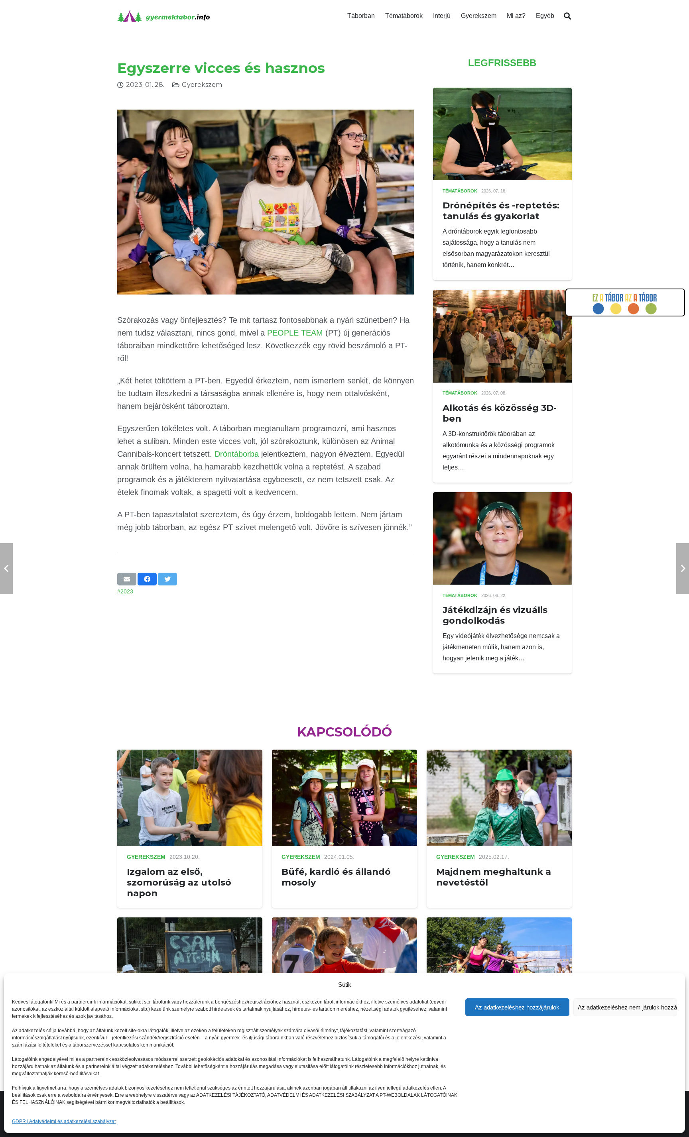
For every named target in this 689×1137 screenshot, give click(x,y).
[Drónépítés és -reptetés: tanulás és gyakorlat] (502, 93)
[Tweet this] (167, 579)
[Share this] (147, 579)
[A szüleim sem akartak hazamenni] (189, 922)
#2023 (125, 591)
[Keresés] (567, 16)
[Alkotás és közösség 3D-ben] (502, 295)
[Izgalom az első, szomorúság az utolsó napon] (189, 755)
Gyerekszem (202, 84)
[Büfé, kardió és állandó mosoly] (344, 755)
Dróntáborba (237, 454)
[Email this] (126, 579)
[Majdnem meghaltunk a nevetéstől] (499, 755)
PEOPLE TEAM (295, 332)
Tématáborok (460, 191)
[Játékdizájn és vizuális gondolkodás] (502, 497)
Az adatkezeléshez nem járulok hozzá (627, 1007)
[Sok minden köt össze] (344, 922)
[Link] (163, 16)
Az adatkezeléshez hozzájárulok (517, 1007)
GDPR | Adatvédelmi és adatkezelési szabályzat (64, 1121)
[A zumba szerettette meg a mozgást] (499, 922)
